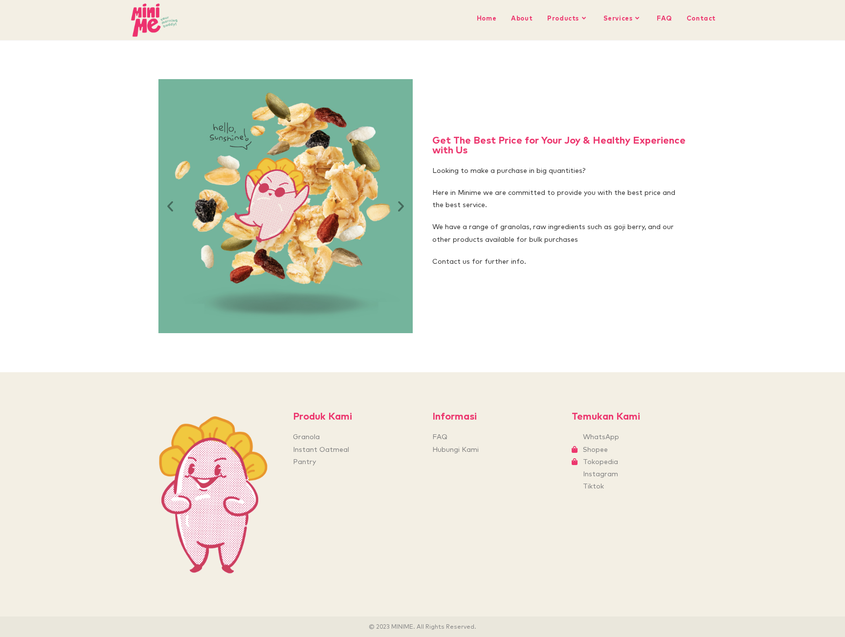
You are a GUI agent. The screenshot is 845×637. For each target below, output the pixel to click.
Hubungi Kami (455, 449)
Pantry (304, 461)
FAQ (439, 436)
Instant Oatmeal (321, 449)
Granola (306, 436)
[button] (170, 206)
